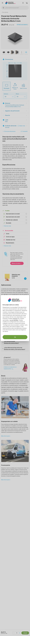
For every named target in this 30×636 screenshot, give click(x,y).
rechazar (15, 318)
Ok (15, 337)
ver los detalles (14, 320)
